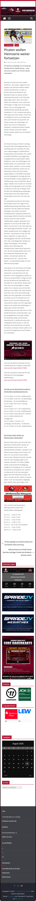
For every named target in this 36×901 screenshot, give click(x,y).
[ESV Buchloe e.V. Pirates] (17, 8)
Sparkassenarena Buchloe (18, 577)
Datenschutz (6, 877)
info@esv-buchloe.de (9, 821)
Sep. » (30, 775)
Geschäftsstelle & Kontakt (11, 869)
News (16, 45)
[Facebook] (2, 848)
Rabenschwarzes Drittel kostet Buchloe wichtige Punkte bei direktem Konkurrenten (17, 552)
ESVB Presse (22, 62)
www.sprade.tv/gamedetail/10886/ (15, 368)
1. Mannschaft (9, 45)
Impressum (6, 873)
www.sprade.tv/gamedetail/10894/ (15, 380)
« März (5, 775)
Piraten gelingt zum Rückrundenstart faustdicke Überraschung (18, 543)
